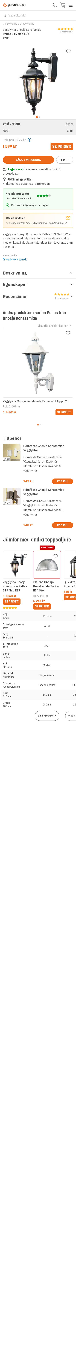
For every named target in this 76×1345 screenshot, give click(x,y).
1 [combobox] (63, 159)
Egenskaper (15, 284)
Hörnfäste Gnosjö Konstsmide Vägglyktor (43, 448)
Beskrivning (15, 273)
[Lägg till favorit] (68, 51)
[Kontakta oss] (54, 5)
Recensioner (36, 297)
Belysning (12, 23)
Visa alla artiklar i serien (52, 325)
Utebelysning (27, 23)
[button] (38, 127)
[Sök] (4, 15)
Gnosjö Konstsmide (15, 259)
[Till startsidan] (14, 5)
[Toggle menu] (70, 5)
